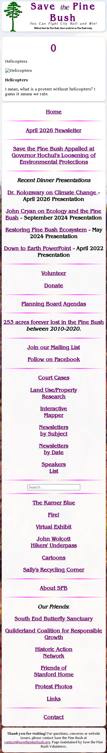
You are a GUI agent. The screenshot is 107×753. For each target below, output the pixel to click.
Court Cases (53, 377)
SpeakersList (54, 467)
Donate (53, 285)
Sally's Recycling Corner (53, 569)
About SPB (53, 588)
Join (33, 347)
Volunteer (53, 273)
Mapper (53, 415)
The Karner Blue (54, 502)
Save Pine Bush (63, 11)
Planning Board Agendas (53, 304)
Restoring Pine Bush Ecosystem (46, 229)
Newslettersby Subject (53, 430)
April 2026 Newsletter (53, 130)
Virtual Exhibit (53, 526)
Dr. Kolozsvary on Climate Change (52, 192)
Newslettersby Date (53, 449)
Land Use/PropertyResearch (53, 393)
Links (53, 698)
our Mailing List (59, 347)
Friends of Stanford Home (54, 671)
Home (54, 111)
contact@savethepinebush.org (27, 742)
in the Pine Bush (71, 322)
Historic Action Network (53, 652)
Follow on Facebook (54, 359)
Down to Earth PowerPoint (37, 248)
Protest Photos (53, 686)
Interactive (53, 408)
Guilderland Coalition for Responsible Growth (53, 634)
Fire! (53, 514)
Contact (54, 717)
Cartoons (53, 557)
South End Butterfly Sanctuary (54, 618)
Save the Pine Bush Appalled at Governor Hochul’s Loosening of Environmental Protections (54, 155)
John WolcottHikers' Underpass (54, 542)
